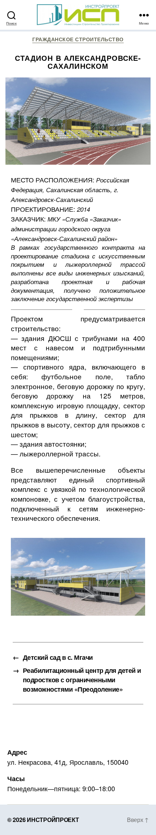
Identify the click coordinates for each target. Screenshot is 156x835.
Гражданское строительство (78, 39)
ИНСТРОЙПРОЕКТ (53, 819)
